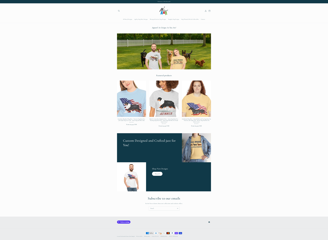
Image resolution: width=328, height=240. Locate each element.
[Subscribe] (177, 208)
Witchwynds (123, 236)
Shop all (157, 174)
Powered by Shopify (130, 236)
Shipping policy (163, 236)
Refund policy (147, 236)
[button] (119, 11)
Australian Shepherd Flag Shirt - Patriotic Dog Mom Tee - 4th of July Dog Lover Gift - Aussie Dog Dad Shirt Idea (131, 119)
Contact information (173, 236)
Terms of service (155, 236)
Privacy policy (139, 236)
